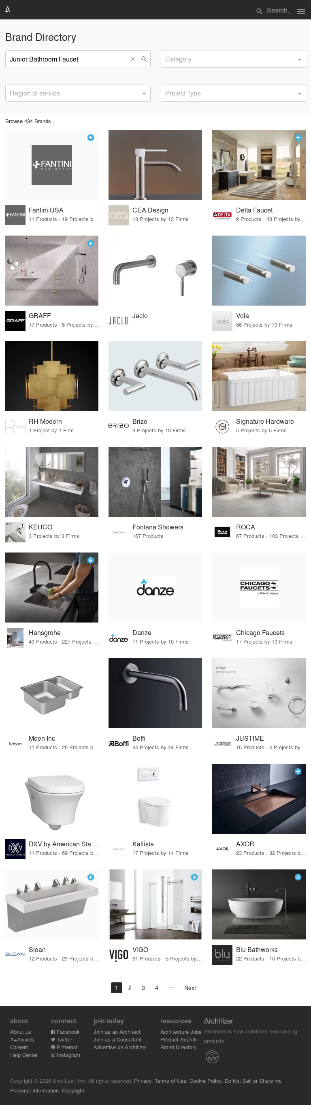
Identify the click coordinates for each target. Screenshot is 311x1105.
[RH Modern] (52, 376)
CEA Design (150, 210)
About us (20, 1031)
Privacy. (143, 1080)
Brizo (139, 421)
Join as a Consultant (118, 1039)
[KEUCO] (52, 482)
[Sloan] (52, 904)
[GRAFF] (52, 271)
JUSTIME (250, 738)
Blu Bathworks (257, 949)
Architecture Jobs (181, 1031)
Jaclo (140, 315)
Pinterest (66, 1047)
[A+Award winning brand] (90, 137)
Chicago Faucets (260, 632)
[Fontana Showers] (155, 482)
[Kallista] (155, 799)
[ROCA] (259, 482)
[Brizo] (155, 376)
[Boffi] (155, 693)
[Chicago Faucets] (259, 587)
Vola (242, 315)
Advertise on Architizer (120, 1047)
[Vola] (259, 271)
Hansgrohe (45, 632)
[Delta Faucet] (259, 165)
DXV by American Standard (64, 843)
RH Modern (45, 421)
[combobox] (233, 59)
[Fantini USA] (52, 165)
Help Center (24, 1054)
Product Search (178, 1039)
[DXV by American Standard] (52, 799)
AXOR (245, 843)
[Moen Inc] (52, 693)
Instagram (67, 1054)
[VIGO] (155, 904)
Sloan (37, 949)
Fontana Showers (157, 526)
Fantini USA (46, 210)
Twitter (63, 1039)
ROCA (245, 526)
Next (190, 988)
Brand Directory (178, 1047)
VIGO (140, 949)
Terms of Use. (171, 1080)
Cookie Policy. (206, 1080)
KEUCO (40, 526)
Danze (141, 632)
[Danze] (155, 587)
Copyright (73, 1090)
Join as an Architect (117, 1031)
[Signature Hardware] (259, 376)
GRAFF (40, 315)
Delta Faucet (254, 210)
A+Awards (22, 1039)
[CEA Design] (155, 165)
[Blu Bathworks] (259, 904)
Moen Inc (42, 738)
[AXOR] (259, 799)
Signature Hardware (265, 421)
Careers (19, 1047)
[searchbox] (167, 58)
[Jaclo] (155, 271)
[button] (135, 59)
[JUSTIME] (259, 693)
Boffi (138, 738)
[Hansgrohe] (52, 587)
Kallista (143, 843)
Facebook (67, 1031)
